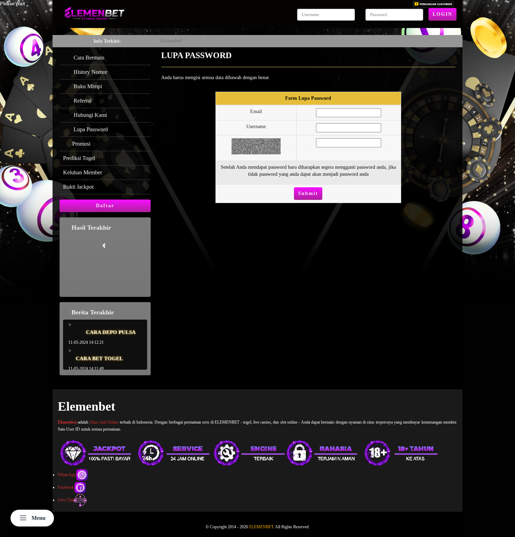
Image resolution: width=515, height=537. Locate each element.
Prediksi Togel (79, 158)
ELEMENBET (261, 526)
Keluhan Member (82, 172)
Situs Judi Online (104, 422)
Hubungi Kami (89, 115)
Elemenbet (67, 422)
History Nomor (89, 72)
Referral (81, 101)
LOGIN (442, 14)
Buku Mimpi (86, 86)
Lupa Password (89, 129)
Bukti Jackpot (78, 187)
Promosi (80, 144)
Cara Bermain (87, 58)
